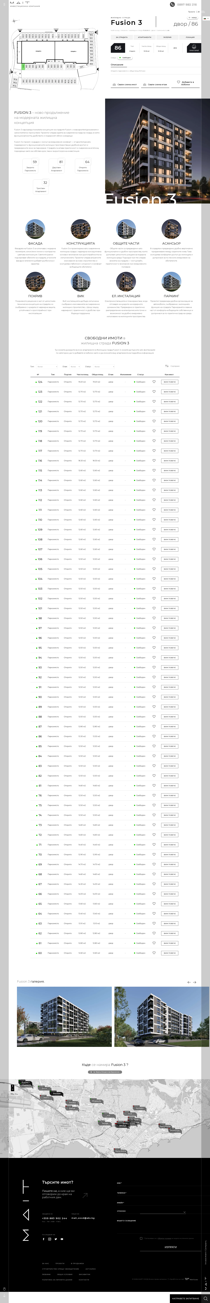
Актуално (91, 1269)
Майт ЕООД (115, 30)
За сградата (122, 37)
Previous (189, 982)
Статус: (88, 367)
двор (153, 30)
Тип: (32, 367)
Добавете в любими (187, 83)
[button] (26, 1086)
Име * (119, 1183)
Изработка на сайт (177, 1279)
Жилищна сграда (139, 30)
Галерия (167, 37)
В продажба (77, 1263)
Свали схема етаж (157, 84)
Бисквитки (84, 1274)
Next (194, 982)
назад (194, 17)
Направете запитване (185, 1298)
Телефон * (121, 1193)
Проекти (124, 30)
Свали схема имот (127, 84)
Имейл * (120, 1203)
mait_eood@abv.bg (83, 1218)
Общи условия (64, 1274)
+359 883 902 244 (54, 1218)
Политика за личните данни (57, 1280)
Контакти (84, 1280)
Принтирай (194, 50)
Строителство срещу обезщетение (60, 1269)
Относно (121, 1211)
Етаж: (65, 367)
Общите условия (164, 1238)
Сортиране (175, 366)
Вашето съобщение (126, 1221)
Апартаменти (144, 37)
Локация (190, 37)
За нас (45, 1263)
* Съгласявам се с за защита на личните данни (169, 1238)
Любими (46, 1274)
